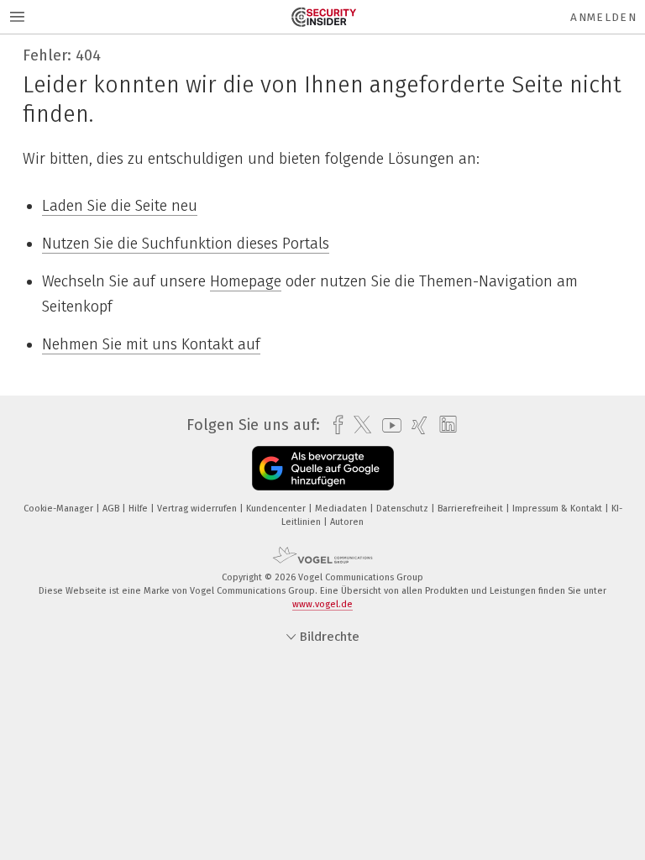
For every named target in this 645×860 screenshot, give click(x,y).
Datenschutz (403, 508)
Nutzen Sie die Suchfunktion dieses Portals (185, 243)
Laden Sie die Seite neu (119, 206)
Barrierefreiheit (472, 508)
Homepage (245, 281)
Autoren (347, 522)
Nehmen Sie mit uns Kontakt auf (151, 344)
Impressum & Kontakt (558, 508)
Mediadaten (342, 508)
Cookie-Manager (60, 508)
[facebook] (334, 425)
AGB (112, 508)
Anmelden (603, 17)
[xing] (415, 425)
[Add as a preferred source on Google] (323, 468)
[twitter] (358, 425)
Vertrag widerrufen (198, 508)
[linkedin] (444, 425)
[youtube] (387, 425)
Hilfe (139, 508)
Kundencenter (277, 508)
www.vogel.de (322, 604)
